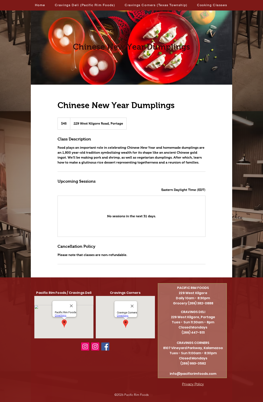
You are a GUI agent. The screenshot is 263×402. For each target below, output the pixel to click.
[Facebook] (105, 346)
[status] (183, 189)
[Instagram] (85, 346)
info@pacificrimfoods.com (193, 373)
